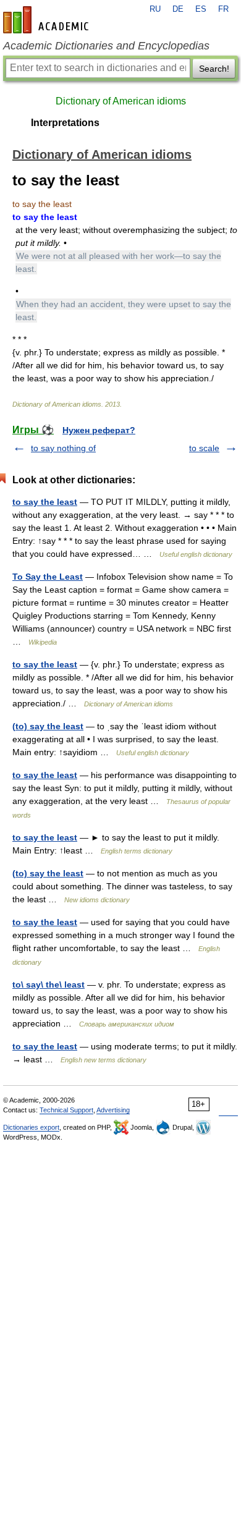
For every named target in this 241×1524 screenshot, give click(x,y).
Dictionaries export (31, 1127)
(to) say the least (47, 726)
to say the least (44, 502)
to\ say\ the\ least (48, 984)
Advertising (113, 1110)
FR (223, 9)
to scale (204, 448)
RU (155, 9)
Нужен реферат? (98, 430)
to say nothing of (63, 448)
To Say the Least (47, 577)
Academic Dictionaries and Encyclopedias (106, 46)
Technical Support (66, 1110)
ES (200, 9)
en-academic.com (47, 19)
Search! (214, 69)
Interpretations (65, 122)
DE (178, 9)
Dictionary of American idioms (121, 101)
